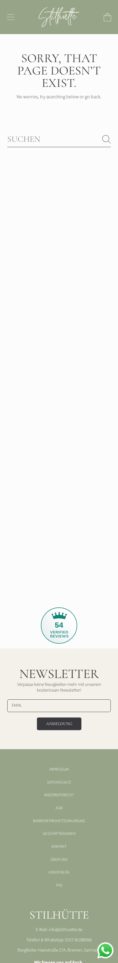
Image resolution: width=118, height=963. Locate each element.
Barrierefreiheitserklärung (59, 821)
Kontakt (59, 846)
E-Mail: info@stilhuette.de (59, 930)
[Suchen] (106, 139)
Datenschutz (59, 782)
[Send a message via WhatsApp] (105, 950)
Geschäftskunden (59, 833)
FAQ (59, 885)
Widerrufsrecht (59, 795)
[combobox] (59, 139)
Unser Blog (59, 872)
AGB (59, 808)
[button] (10, 17)
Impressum (59, 769)
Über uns (59, 859)
